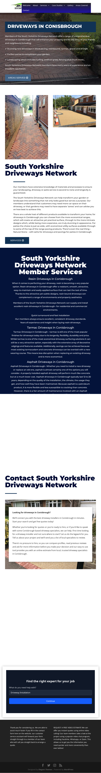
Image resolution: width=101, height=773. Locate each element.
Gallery (70, 5)
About (35, 5)
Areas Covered (82, 5)
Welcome (26, 5)
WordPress (68, 769)
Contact (26, 10)
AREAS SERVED (16, 78)
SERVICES (15, 240)
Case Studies (57, 5)
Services (43, 5)
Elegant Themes (45, 769)
